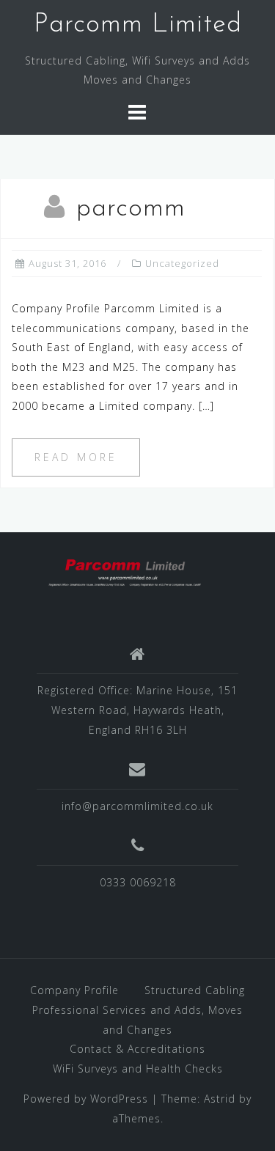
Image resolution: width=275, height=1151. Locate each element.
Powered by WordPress (85, 1099)
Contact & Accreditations (137, 1049)
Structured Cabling (194, 990)
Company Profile (74, 990)
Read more (75, 457)
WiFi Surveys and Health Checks (138, 1068)
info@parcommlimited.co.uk (137, 806)
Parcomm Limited (138, 25)
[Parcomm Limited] (132, 571)
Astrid (219, 1099)
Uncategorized (182, 263)
